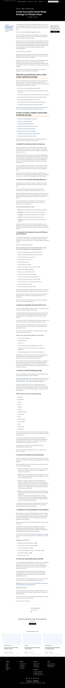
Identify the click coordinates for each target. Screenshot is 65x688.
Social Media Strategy (30, 8)
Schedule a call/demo (51, 663)
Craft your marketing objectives (25, 121)
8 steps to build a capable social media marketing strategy (9, 30)
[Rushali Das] (5, 636)
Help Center (35, 665)
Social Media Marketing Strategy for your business (32, 109)
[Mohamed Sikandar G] (27, 610)
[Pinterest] (35, 678)
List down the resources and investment (27, 131)
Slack (39, 535)
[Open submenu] (46, 1)
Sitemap (44, 682)
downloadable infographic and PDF (32, 32)
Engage (7, 663)
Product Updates (36, 666)
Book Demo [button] (55, 31)
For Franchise (22, 668)
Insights (23, 8)
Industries (41, 1)
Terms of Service (38, 682)
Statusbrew (18, 8)
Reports (7, 666)
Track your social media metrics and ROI (27, 136)
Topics (35, 1)
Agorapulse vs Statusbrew (38, 671)
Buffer (26, 482)
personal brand (29, 44)
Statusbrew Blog (36, 663)
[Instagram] (31, 678)
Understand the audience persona (25, 123)
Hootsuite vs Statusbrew (37, 673)
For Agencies (22, 665)
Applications (8, 668)
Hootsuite (20, 482)
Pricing (7, 669)
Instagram (26, 645)
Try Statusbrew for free (53, 1)
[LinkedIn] (33, 678)
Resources (30, 1)
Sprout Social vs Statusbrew (38, 674)
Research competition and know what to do (28, 126)
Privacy (34, 682)
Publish (7, 665)
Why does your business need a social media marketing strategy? (9, 27)
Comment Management (22, 1)
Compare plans (32, 623)
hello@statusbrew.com (51, 665)
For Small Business (23, 663)
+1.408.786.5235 (50, 666)
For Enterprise (22, 666)
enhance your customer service (36, 104)
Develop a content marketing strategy (26, 128)
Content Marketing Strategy (22, 378)
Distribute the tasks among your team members (29, 133)
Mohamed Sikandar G (35, 608)
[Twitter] (31, 611)
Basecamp (33, 534)
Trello (29, 534)
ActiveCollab (40, 534)
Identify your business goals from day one (27, 118)
